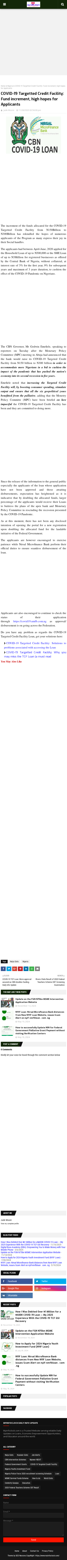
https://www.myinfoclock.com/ (47, 1556)
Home (3, 86)
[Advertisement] (33, 39)
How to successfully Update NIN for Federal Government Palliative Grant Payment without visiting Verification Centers (40, 1030)
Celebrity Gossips (12, 1483)
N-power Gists (22, 1455)
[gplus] (17, 1288)
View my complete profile (10, 1224)
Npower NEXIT (35, 1460)
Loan (57, 1474)
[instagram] (50, 1288)
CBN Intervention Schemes (15, 1460)
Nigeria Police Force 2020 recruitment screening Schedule (28, 1474)
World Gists (48, 1478)
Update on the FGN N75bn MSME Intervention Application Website (30, 1252)
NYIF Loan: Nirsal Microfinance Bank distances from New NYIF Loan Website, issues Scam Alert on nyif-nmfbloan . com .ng (39, 1015)
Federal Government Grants (16, 1464)
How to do (36, 1478)
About (24, 1551)
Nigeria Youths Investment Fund (17, 1469)
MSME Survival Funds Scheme (16, 1478)
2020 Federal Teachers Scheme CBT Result (22, 1488)
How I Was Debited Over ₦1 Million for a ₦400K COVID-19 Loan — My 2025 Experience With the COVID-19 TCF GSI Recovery (32, 1243)
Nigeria (10, 86)
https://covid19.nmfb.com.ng (30, 621)
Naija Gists (14, 961)
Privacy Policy (47, 1551)
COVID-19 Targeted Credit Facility (43, 1464)
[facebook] (17, 1281)
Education (26, 1483)
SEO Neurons (21, 1556)
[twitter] (50, 1281)
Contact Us (34, 1551)
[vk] (17, 1295)
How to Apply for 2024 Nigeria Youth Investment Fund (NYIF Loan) (30, 1257)
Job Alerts (36, 1455)
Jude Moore (9, 110)
